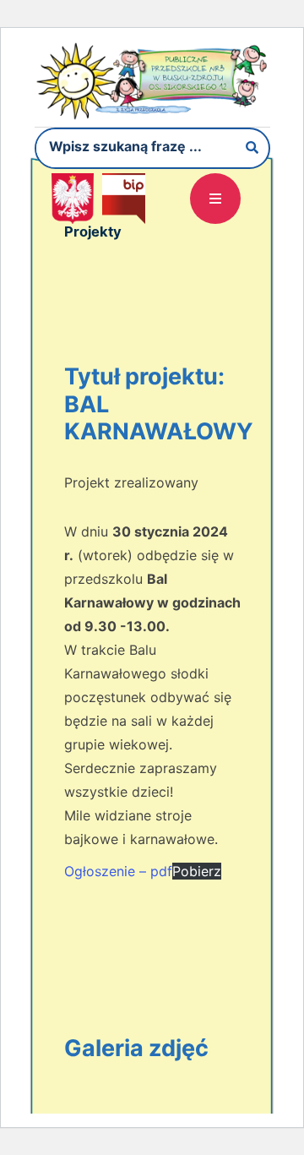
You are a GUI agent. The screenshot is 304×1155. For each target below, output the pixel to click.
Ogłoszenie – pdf (118, 871)
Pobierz (196, 871)
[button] (215, 198)
